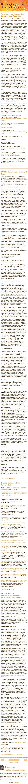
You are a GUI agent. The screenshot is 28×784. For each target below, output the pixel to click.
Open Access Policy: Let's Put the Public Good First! (14, 517)
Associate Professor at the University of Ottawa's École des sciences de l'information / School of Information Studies (13, 771)
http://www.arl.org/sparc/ (7, 127)
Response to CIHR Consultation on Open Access (13, 574)
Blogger (16, 782)
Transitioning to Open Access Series (10, 155)
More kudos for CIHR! (6, 498)
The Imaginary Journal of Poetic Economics (13, 5)
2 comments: (19, 754)
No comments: (18, 165)
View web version (14, 762)
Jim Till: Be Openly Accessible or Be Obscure (12, 531)
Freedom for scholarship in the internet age (10, 777)
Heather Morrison (11, 767)
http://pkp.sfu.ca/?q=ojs (12, 65)
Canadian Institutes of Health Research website (15, 179)
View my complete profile (6, 779)
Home (14, 759)
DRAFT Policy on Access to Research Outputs (12, 568)
